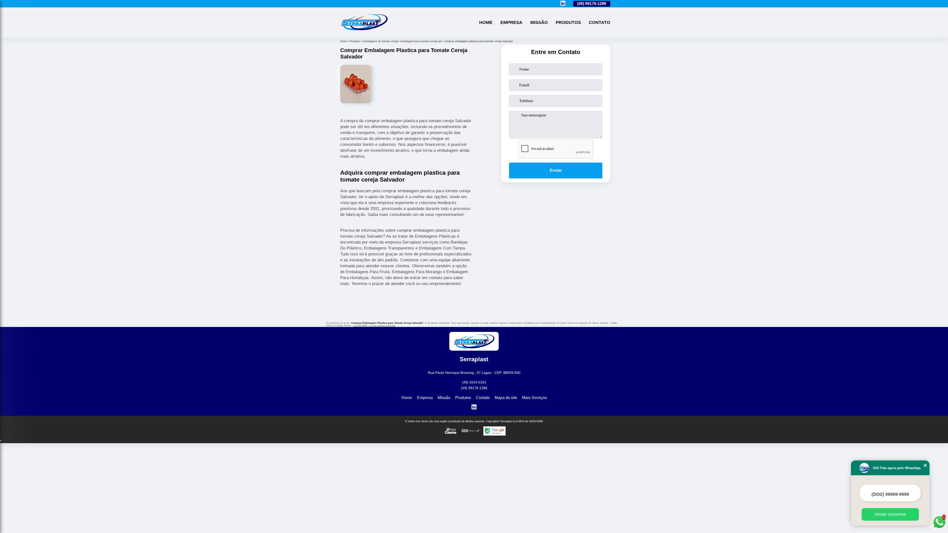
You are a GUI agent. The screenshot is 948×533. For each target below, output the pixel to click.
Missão (539, 22)
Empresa (511, 22)
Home (486, 22)
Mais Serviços (534, 398)
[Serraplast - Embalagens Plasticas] (364, 31)
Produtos (568, 22)
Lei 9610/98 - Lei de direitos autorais (374, 325)
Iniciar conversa (890, 514)
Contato (599, 22)
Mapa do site (506, 398)
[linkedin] (562, 3)
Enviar (556, 170)
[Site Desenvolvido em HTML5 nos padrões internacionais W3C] (470, 431)
